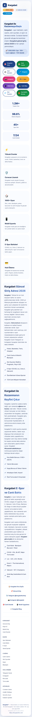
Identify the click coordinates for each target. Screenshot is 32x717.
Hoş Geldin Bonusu (22, 93)
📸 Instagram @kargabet (16, 600)
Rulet (4, 662)
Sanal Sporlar (6, 648)
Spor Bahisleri (8, 72)
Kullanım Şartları (7, 697)
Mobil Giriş (9, 86)
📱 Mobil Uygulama (23, 604)
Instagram (9, 79)
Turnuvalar (6, 681)
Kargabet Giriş (8, 64)
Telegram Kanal (7, 673)
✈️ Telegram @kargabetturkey (16, 595)
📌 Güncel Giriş (16, 591)
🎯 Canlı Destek (8, 604)
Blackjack (5, 665)
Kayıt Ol (5, 626)
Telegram (23, 72)
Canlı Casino (21, 64)
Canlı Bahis (6, 643)
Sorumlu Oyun (7, 695)
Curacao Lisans (7, 689)
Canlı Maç (23, 86)
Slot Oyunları (8, 93)
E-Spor (23, 79)
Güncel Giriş (6, 624)
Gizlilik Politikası (7, 692)
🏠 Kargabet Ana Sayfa (16, 586)
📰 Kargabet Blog (16, 609)
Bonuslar (5, 678)
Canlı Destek (6, 632)
